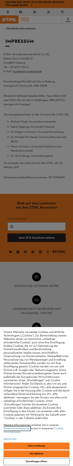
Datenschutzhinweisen (17, 428)
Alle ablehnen (36, 453)
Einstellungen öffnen (36, 461)
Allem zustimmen (36, 446)
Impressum (10, 439)
